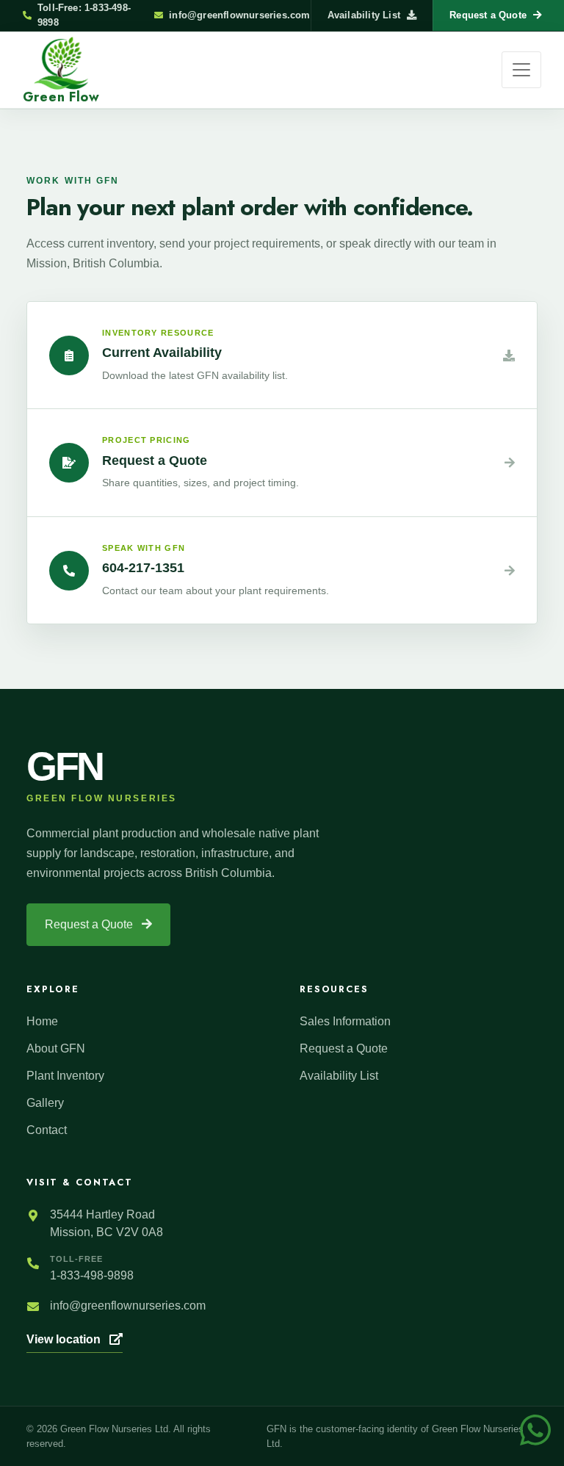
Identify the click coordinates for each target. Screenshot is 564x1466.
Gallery (45, 1103)
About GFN (55, 1048)
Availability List (364, 15)
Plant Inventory (65, 1075)
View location (65, 1339)
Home (42, 1021)
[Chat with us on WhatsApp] (535, 1429)
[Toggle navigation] (521, 69)
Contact (46, 1130)
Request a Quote (90, 924)
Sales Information (345, 1021)
